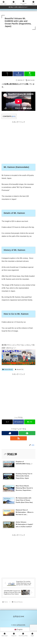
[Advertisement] (18, 50)
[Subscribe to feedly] (27, 433)
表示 (13, 116)
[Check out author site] (10, 433)
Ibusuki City (20, 369)
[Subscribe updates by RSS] (18, 438)
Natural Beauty (8, 369)
